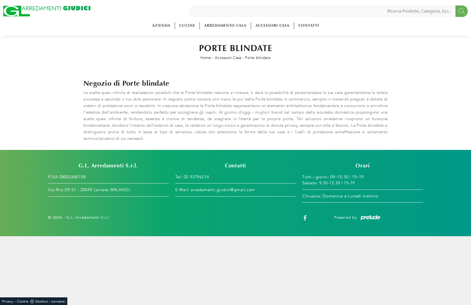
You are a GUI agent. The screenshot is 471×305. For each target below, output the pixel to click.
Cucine (187, 25)
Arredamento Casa (225, 25)
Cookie (23, 301)
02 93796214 (196, 177)
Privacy (7, 301)
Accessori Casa (272, 25)
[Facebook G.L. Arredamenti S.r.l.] (305, 217)
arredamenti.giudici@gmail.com (223, 190)
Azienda (161, 25)
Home (205, 57)
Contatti (308, 25)
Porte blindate (258, 57)
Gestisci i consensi (50, 301)
